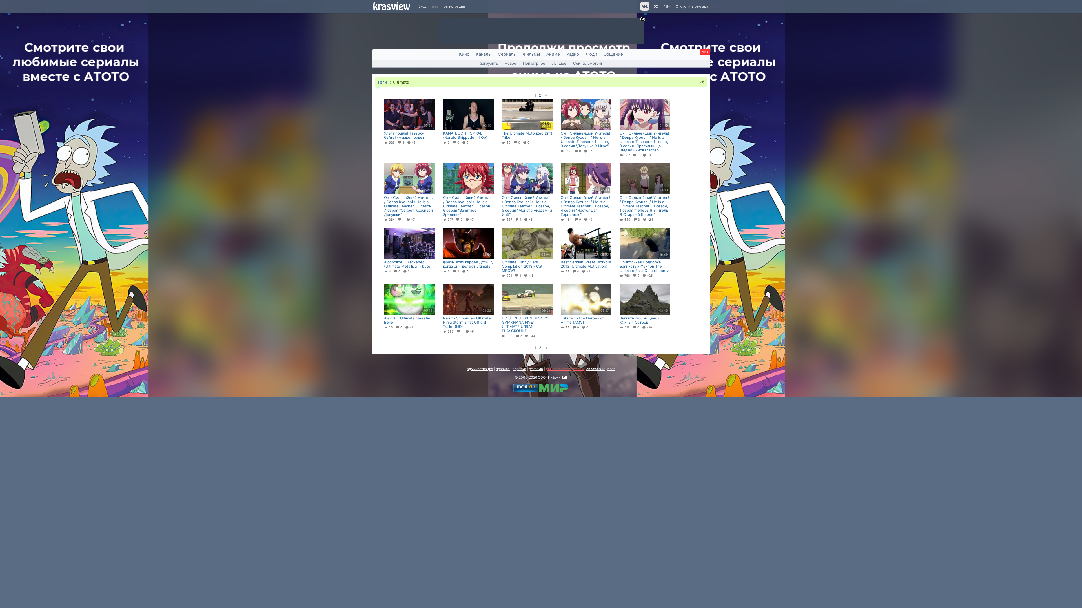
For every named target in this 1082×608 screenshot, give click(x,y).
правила (503, 369)
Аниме (553, 54)
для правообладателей (565, 369)
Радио (572, 54)
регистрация (454, 6)
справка (519, 369)
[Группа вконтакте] (644, 9)
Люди (591, 54)
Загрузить (489, 63)
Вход (422, 6)
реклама (536, 369)
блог (611, 369)
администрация (480, 369)
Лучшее (559, 63)
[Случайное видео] (655, 6)
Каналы (483, 54)
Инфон (553, 377)
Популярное (534, 63)
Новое (510, 63)
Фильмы (531, 54)
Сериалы (507, 54)
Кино (464, 54)
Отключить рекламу (692, 6)
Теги (382, 82)
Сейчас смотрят (587, 63)
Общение (613, 54)
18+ (667, 6)
